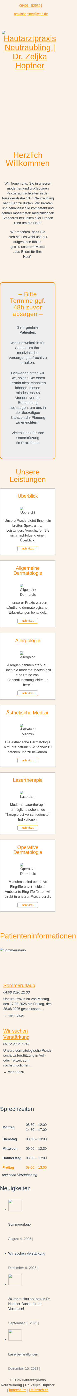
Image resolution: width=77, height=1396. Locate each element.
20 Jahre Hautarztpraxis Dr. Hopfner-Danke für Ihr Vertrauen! (29, 1304)
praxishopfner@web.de (31, 14)
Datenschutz (38, 1390)
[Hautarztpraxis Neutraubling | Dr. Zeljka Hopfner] (30, 65)
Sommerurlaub (19, 985)
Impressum (17, 1390)
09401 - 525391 (30, 5)
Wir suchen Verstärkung (16, 1034)
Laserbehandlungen (23, 1354)
